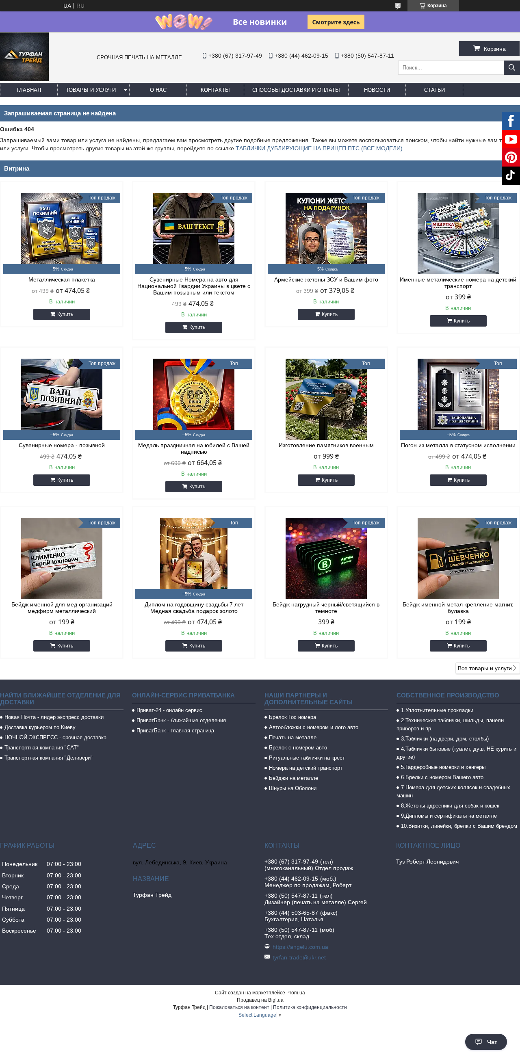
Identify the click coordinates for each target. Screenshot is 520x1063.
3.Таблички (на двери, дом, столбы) (445, 739)
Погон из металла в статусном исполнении (458, 445)
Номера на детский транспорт (305, 768)
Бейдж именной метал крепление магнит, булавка (458, 607)
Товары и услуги (91, 90)
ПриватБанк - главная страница (175, 730)
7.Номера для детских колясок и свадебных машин (453, 791)
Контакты (215, 90)
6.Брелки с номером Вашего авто (442, 777)
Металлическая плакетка (61, 279)
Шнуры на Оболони (292, 788)
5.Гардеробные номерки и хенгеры (443, 767)
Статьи (434, 90)
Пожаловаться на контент (239, 1007)
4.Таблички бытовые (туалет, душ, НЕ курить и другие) (456, 753)
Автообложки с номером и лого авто (313, 727)
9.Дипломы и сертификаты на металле (449, 816)
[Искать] (512, 68)
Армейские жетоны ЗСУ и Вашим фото (326, 279)
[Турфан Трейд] (24, 79)
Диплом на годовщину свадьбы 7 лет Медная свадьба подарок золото (194, 607)
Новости (377, 90)
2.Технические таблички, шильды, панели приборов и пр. (450, 724)
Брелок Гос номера (292, 717)
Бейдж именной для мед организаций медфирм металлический (62, 607)
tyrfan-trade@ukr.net (299, 957)
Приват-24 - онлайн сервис (169, 710)
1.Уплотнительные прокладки (437, 710)
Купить (65, 314)
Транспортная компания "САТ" (41, 748)
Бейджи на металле (293, 778)
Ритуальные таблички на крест (307, 758)
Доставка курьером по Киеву (40, 727)
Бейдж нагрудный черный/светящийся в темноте (326, 607)
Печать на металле (292, 737)
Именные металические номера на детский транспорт (458, 282)
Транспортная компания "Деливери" (48, 758)
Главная (29, 90)
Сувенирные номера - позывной (62, 445)
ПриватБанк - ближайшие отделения (181, 720)
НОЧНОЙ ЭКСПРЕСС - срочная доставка (55, 737)
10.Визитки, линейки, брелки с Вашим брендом (459, 826)
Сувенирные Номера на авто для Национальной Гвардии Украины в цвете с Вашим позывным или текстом (193, 286)
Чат (492, 1042)
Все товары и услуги (485, 668)
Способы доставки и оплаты (296, 90)
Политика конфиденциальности (310, 1007)
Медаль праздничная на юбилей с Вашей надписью (193, 448)
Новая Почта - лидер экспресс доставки (54, 717)
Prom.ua (295, 993)
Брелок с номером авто (298, 748)
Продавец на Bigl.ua (260, 1000)
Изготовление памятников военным (326, 445)
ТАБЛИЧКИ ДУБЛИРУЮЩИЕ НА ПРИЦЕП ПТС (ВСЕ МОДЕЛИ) (319, 148)
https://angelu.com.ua (300, 947)
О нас (158, 90)
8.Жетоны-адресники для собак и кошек (450, 806)
